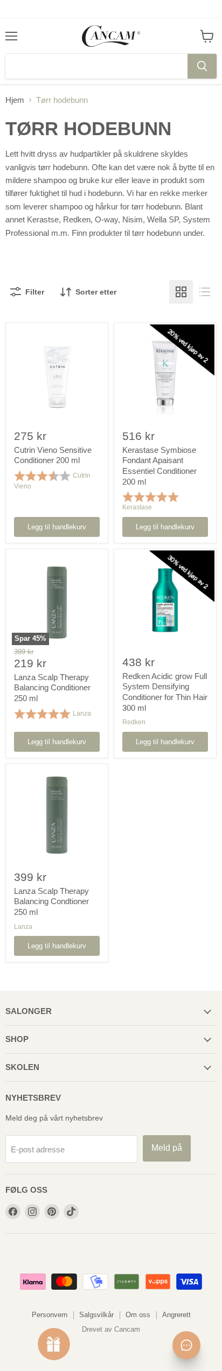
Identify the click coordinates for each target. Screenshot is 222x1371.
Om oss (138, 1315)
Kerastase (137, 507)
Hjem (14, 99)
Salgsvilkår (96, 1315)
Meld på (166, 1147)
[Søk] (202, 66)
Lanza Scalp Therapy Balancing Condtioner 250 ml (51, 901)
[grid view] (181, 292)
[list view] (205, 292)
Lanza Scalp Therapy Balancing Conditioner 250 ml (52, 688)
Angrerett (176, 1315)
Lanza (82, 713)
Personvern (49, 1315)
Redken (133, 722)
